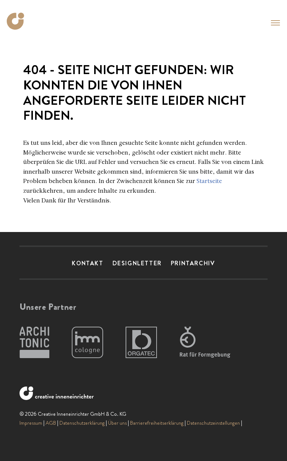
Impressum (30, 423)
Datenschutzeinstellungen (213, 423)
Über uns (117, 423)
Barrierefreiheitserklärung (156, 423)
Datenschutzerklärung (82, 423)
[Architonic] (34, 343)
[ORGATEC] (141, 343)
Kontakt (87, 263)
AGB (51, 423)
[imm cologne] (87, 343)
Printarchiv (193, 263)
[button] (275, 23)
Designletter (137, 263)
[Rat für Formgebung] (206, 343)
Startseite (209, 181)
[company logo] (18, 21)
